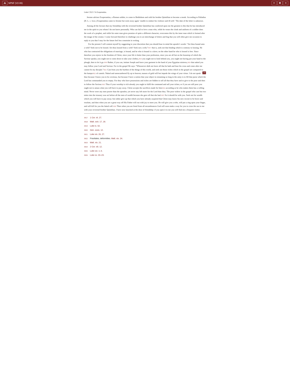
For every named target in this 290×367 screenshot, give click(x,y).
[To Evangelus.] (285, 3)
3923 (103, 84)
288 (204, 73)
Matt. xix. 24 (116, 138)
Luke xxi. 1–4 (96, 151)
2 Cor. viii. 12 (96, 146)
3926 (114, 106)
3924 (163, 88)
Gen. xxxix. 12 (96, 130)
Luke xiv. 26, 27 (97, 134)
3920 (189, 62)
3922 (94, 73)
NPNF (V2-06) (15, 3)
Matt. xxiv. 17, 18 (97, 121)
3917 (149, 48)
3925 (162, 95)
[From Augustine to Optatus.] (274, 3)
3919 (105, 62)
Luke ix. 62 (95, 126)
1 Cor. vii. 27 (95, 117)
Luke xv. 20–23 (97, 155)
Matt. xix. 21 (95, 142)
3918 (140, 59)
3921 (105, 70)
